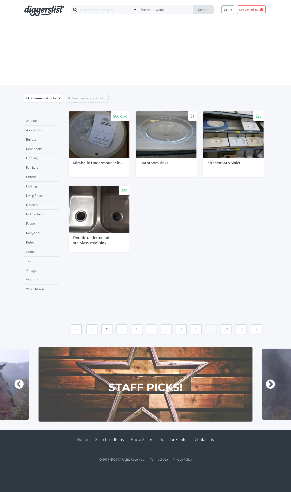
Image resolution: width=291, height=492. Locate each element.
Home (82, 439)
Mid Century (34, 214)
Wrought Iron (35, 289)
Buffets (31, 139)
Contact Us (204, 439)
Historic (31, 177)
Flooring (31, 158)
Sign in (228, 10)
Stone (30, 252)
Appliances (34, 130)
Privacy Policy (182, 459)
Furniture (32, 167)
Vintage (31, 270)
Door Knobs (34, 149)
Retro (30, 242)
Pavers (30, 223)
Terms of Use (159, 459)
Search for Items (109, 439)
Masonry (32, 205)
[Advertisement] (145, 53)
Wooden (32, 279)
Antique (31, 120)
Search (203, 9)
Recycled (33, 233)
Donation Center (173, 439)
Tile (29, 261)
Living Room (34, 195)
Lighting (31, 186)
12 (226, 329)
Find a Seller (141, 439)
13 (241, 329)
